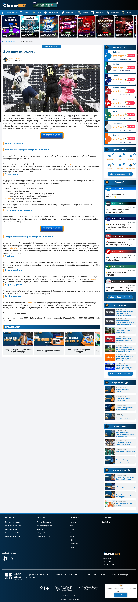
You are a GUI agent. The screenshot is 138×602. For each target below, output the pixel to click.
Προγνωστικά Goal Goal (13, 533)
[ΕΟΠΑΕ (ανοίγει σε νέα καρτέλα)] (76, 588)
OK (121, 595)
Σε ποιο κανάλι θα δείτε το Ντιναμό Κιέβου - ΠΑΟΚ (124, 443)
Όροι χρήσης (107, 561)
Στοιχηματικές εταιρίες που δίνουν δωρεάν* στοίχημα (18, 351)
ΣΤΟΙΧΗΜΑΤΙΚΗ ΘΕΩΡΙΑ (12, 41)
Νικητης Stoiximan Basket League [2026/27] (124, 408)
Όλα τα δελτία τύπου (118, 374)
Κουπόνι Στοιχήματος (44, 526)
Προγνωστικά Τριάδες (12, 536)
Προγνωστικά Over (11, 529)
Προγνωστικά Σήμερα (12, 522)
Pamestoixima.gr (119, 88)
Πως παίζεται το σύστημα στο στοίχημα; (79, 351)
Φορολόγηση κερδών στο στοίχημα (124, 504)
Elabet (115, 76)
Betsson (116, 135)
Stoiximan (116, 52)
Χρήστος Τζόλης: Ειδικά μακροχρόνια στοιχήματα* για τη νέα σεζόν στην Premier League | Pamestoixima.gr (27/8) (124, 340)
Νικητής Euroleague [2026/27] (122, 390)
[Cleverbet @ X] (12, 558)
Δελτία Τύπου (106, 522)
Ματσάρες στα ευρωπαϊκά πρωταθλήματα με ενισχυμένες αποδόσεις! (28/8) (124, 313)
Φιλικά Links (107, 558)
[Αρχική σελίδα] (2, 41)
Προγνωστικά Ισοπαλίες (13, 526)
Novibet (116, 64)
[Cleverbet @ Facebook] (5, 558)
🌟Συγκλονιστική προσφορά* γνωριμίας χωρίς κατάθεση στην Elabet (118, 227)
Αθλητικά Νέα (42, 533)
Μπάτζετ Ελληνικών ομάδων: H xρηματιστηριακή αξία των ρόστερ (125, 434)
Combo (8, 199)
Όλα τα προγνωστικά (118, 174)
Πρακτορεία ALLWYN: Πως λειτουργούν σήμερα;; (124, 417)
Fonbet (115, 100)
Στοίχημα (40, 529)
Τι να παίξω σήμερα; (44, 522)
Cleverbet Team (14, 58)
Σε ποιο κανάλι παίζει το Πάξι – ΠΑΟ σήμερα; (125, 452)
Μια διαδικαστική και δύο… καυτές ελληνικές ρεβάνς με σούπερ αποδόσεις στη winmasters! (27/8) (125, 349)
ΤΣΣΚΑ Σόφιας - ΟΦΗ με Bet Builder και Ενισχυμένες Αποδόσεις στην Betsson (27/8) (125, 358)
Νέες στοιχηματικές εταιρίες (48, 351)
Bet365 (115, 111)
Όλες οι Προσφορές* (118, 297)
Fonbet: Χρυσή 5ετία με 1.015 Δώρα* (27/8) (125, 331)
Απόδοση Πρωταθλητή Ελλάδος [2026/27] (123, 399)
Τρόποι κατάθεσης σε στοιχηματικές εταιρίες (123, 461)
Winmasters (117, 123)
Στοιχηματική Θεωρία (51, 46)
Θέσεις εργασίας (109, 564)
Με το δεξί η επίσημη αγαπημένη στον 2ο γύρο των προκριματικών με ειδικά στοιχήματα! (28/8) (125, 322)
